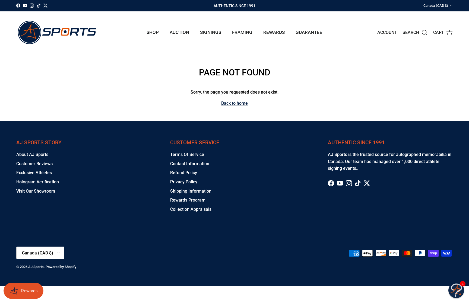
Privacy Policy (183, 181)
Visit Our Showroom (35, 191)
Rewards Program (187, 200)
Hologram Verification (37, 181)
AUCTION (179, 32)
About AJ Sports (32, 154)
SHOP (153, 32)
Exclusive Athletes (34, 172)
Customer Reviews (34, 163)
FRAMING (242, 32)
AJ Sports (36, 267)
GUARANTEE (309, 32)
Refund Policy (183, 172)
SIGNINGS (210, 32)
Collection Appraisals (190, 209)
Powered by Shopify (61, 267)
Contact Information (189, 163)
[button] (456, 290)
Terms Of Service (187, 154)
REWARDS (274, 32)
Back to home (234, 103)
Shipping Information (190, 191)
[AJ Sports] (57, 32)
